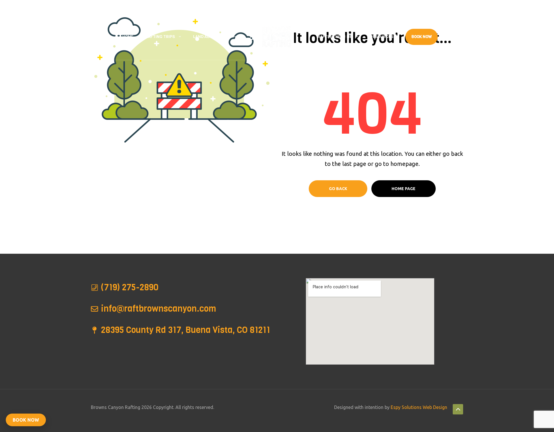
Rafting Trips (160, 36)
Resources (381, 36)
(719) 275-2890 (129, 7)
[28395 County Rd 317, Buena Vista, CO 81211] (94, 330)
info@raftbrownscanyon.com (180, 7)
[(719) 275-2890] (94, 287)
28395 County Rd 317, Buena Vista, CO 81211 (63, 7)
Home (127, 36)
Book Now (421, 36)
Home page (403, 188)
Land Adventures (211, 36)
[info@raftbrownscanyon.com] (94, 308)
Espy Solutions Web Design (419, 407)
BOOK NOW (26, 419)
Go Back (338, 188)
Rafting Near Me (334, 36)
